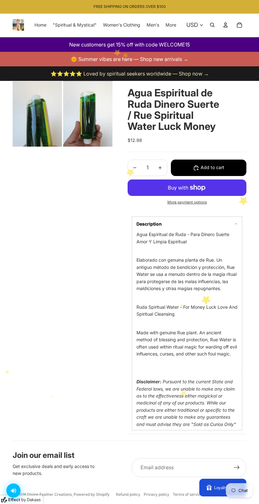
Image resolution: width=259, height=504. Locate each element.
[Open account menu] (225, 25)
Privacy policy (156, 494)
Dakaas (34, 499)
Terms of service (188, 494)
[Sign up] (237, 467)
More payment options (187, 202)
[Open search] (212, 25)
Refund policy (128, 494)
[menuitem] (170, 25)
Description (149, 224)
